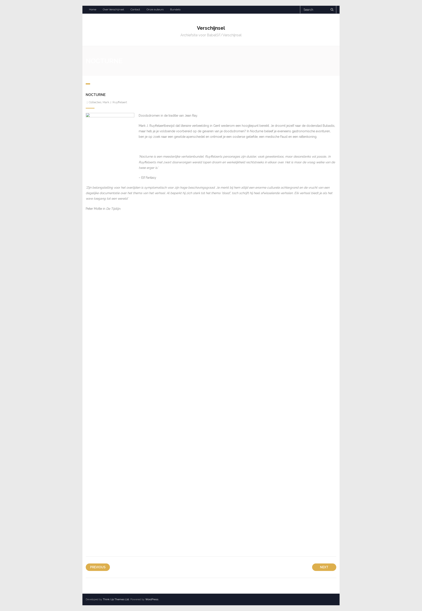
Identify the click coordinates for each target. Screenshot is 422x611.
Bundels (175, 9)
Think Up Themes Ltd (116, 599)
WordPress (151, 599)
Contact (135, 9)
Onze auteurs (155, 9)
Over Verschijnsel (113, 9)
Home (92, 9)
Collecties (95, 102)
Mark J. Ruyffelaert (115, 102)
